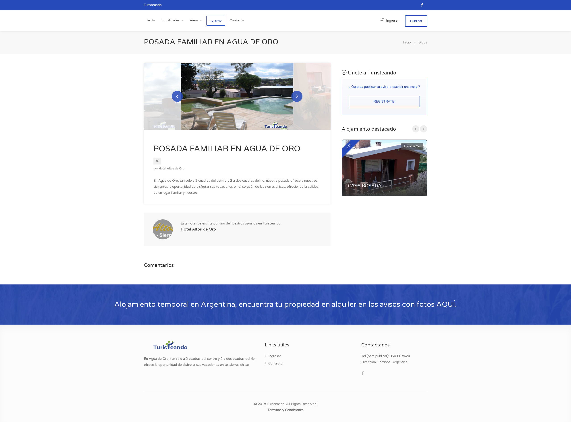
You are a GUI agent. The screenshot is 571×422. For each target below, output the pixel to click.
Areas (194, 20)
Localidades (171, 20)
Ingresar (392, 21)
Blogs (422, 42)
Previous (177, 96)
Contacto (237, 20)
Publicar (416, 21)
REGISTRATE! (384, 101)
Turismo (216, 21)
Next (296, 96)
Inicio (151, 20)
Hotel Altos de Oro (171, 168)
